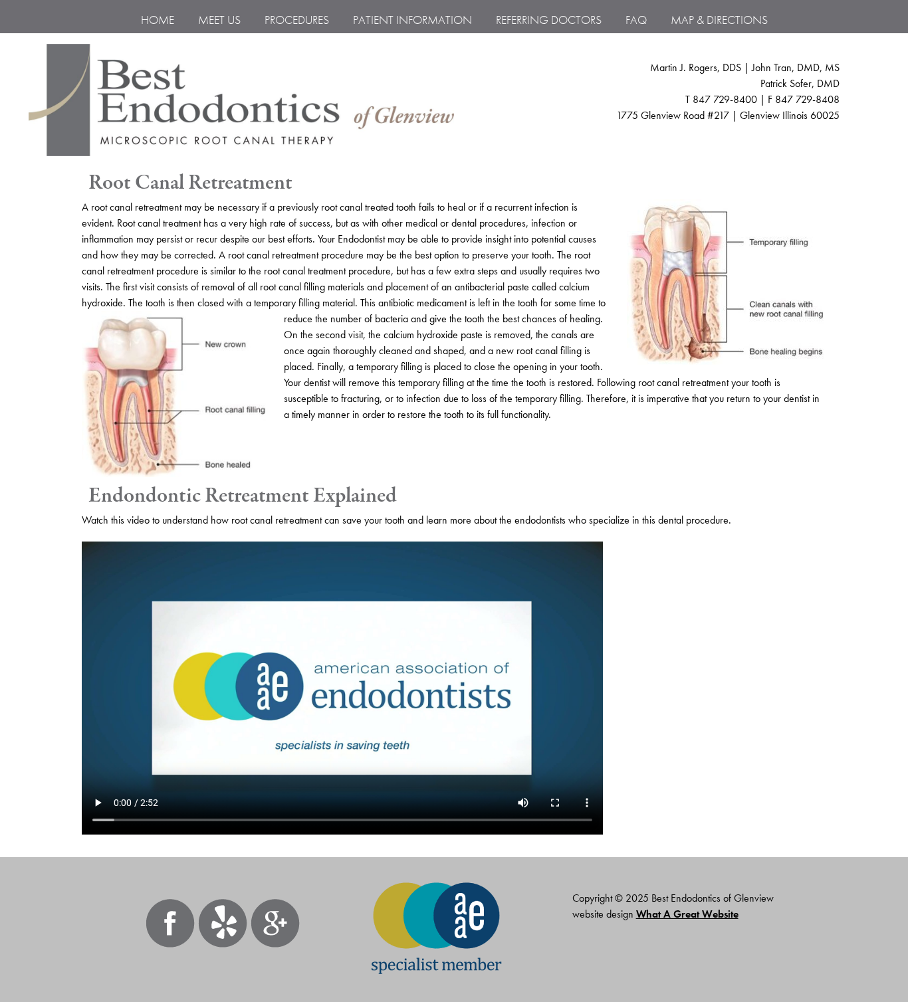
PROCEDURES (297, 19)
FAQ (636, 19)
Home (157, 19)
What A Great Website (687, 914)
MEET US (219, 19)
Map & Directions (719, 19)
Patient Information (412, 19)
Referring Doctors (549, 19)
